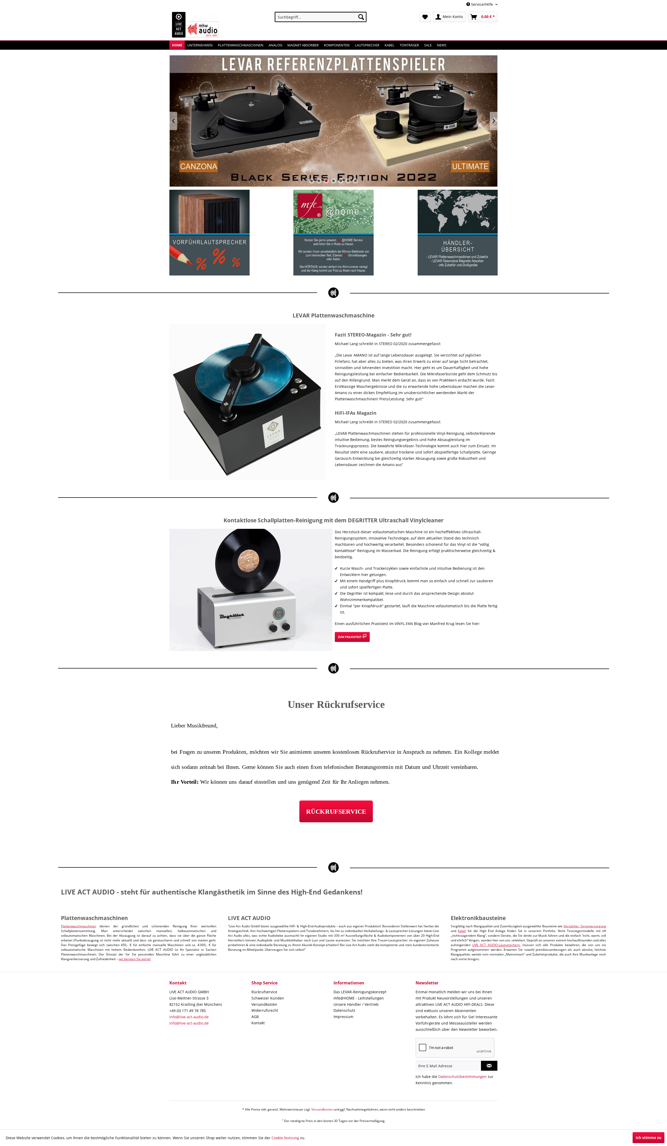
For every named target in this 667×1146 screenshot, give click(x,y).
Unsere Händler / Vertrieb (356, 1004)
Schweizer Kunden (267, 998)
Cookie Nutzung (285, 1137)
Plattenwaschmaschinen (78, 926)
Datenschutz (344, 1010)
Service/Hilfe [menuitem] (482, 4)
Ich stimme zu (648, 1137)
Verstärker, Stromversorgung (585, 926)
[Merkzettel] (425, 17)
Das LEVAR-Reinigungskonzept (360, 991)
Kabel (462, 931)
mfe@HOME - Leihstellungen (359, 998)
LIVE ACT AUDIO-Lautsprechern (496, 945)
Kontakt (258, 1022)
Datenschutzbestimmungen (462, 1076)
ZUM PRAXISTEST (350, 637)
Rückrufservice (264, 991)
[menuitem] (321, 17)
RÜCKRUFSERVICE (336, 811)
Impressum (343, 1016)
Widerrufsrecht (264, 1010)
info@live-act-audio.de (189, 1016)
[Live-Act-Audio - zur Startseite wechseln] (195, 25)
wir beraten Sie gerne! (135, 959)
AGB (255, 1016)
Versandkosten (264, 1004)
